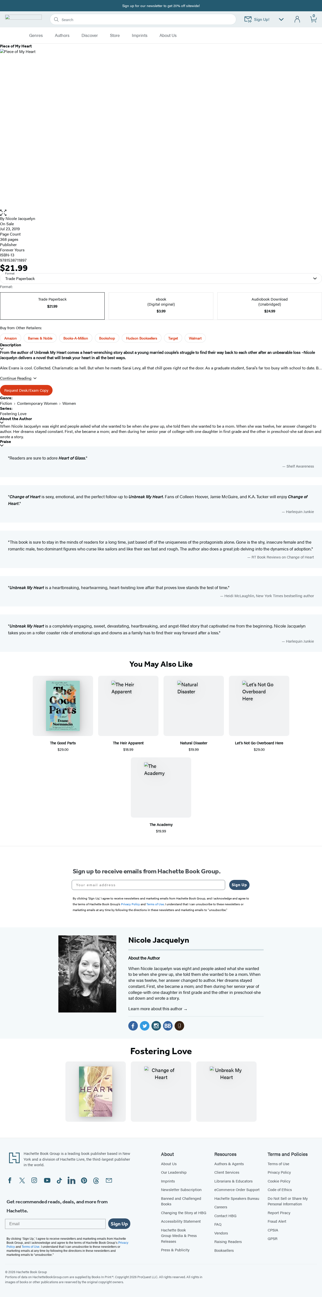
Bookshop (107, 338)
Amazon (10, 338)
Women (69, 403)
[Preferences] (281, 19)
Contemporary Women (37, 403)
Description (10, 345)
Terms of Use (278, 1163)
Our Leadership (174, 1172)
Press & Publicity (175, 1249)
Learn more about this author (155, 1008)
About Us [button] (168, 35)
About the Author (16, 418)
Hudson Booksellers (141, 338)
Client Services (226, 1172)
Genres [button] (36, 35)
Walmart (195, 338)
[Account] (297, 19)
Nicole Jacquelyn (20, 218)
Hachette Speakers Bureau (236, 1198)
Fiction (6, 403)
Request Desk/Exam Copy (26, 390)
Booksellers (224, 1250)
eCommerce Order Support (237, 1189)
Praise (5, 441)
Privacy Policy (279, 1172)
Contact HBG (225, 1215)
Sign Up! (261, 19)
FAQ (217, 1224)
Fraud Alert (277, 1221)
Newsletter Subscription (181, 1189)
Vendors (221, 1232)
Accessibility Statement (181, 1221)
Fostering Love (13, 413)
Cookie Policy (279, 1180)
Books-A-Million (75, 338)
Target (173, 338)
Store (115, 35)
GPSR (272, 1238)
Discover (90, 35)
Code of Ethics (280, 1189)
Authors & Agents (229, 1163)
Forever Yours (12, 250)
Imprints (139, 35)
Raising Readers (228, 1241)
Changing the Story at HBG (183, 1212)
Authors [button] (62, 35)
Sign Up (239, 884)
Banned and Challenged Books (181, 1201)
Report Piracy (279, 1212)
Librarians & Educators (233, 1180)
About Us (169, 1163)
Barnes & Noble (40, 338)
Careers (220, 1206)
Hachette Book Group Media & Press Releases (179, 1235)
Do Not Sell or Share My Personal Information (288, 1201)
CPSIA (273, 1229)
